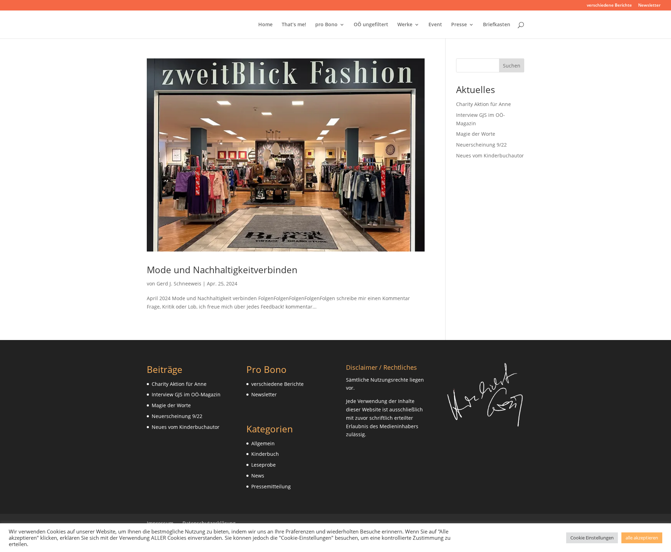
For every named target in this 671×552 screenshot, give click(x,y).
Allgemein (263, 443)
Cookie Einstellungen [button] (592, 538)
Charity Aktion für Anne (483, 104)
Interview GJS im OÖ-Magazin (186, 394)
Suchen (511, 65)
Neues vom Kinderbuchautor (490, 155)
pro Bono (326, 25)
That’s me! (294, 25)
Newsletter (649, 5)
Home (265, 25)
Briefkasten (496, 25)
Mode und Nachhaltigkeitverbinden (222, 269)
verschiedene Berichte (609, 5)
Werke (404, 25)
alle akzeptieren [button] (642, 538)
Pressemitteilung (271, 486)
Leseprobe (263, 464)
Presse (459, 25)
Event (435, 25)
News (257, 475)
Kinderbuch (265, 454)
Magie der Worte (475, 133)
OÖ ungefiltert (371, 25)
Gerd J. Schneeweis (179, 283)
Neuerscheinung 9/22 (481, 144)
